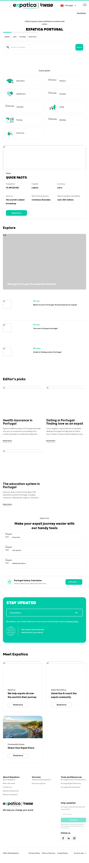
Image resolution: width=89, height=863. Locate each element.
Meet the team (9, 783)
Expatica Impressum (11, 791)
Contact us (7, 787)
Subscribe (73, 820)
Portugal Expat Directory (71, 783)
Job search (16, 550)
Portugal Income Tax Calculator (73, 780)
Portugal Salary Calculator (28, 580)
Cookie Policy (62, 853)
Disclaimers (81, 13)
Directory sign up (38, 783)
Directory (33, 37)
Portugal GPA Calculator (70, 787)
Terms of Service (48, 853)
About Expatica (9, 780)
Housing (23, 37)
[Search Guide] (8, 47)
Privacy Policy (72, 622)
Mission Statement (10, 795)
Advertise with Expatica (41, 780)
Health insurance (19, 563)
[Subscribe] (78, 613)
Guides (7, 37)
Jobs (15, 37)
